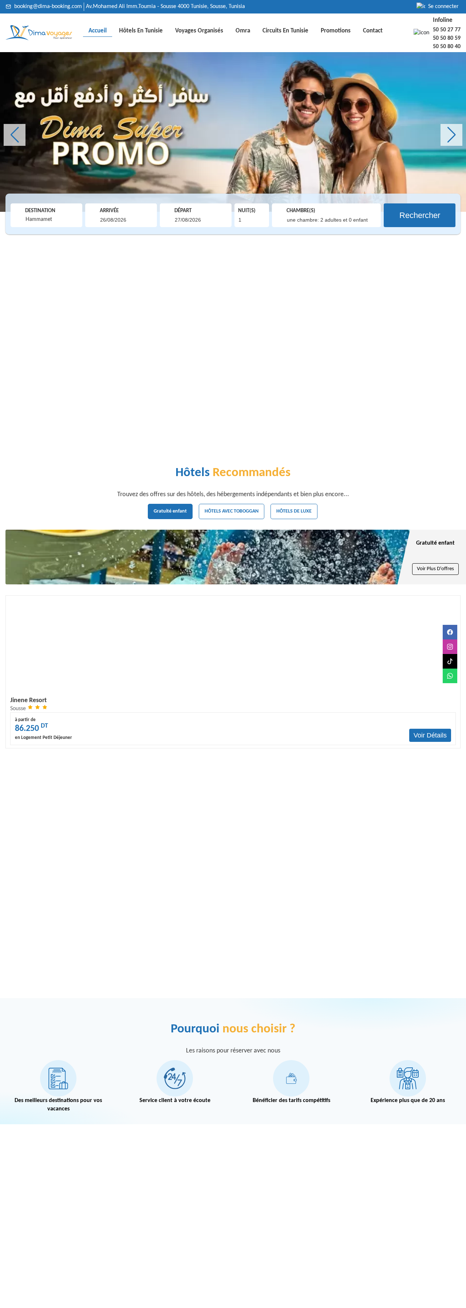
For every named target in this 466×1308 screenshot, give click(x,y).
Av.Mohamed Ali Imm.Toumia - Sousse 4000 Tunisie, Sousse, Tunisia (165, 6)
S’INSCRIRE (433, 1203)
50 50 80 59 (447, 38)
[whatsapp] (450, 676)
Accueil (97, 31)
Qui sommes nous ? (28, 1300)
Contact (373, 31)
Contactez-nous (126, 1300)
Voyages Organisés (199, 31)
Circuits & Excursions (190, 1191)
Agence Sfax (254, 1199)
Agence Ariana (257, 1210)
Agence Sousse (257, 1170)
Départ (182, 211)
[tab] (170, 511)
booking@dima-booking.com (48, 6)
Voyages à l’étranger (189, 1180)
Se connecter (443, 6)
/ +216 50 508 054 (92, 1224)
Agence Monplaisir (262, 1221)
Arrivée (109, 211)
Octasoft (405, 1300)
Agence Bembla (258, 1253)
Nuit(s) (247, 211)
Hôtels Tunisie (181, 1170)
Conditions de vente (79, 1300)
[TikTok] (450, 661)
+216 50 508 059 (46, 1224)
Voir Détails (430, 735)
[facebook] (450, 632)
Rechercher (419, 215)
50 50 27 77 (447, 30)
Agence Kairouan (260, 1232)
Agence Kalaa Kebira (265, 1242)
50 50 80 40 (447, 47)
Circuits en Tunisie (285, 31)
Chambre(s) (301, 211)
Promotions (336, 31)
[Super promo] (233, 131)
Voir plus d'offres (435, 569)
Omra (243, 31)
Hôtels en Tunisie (141, 31)
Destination (40, 211)
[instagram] (450, 646)
